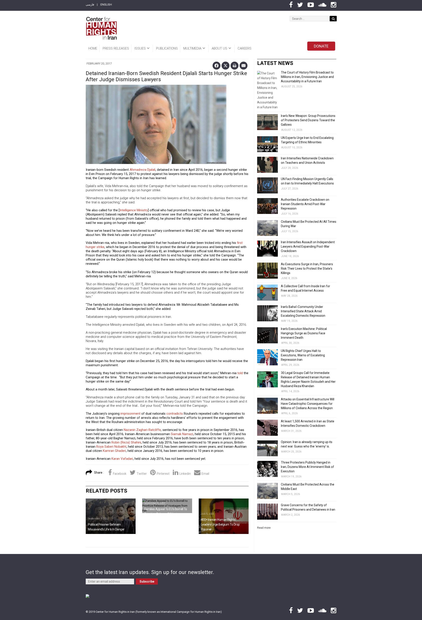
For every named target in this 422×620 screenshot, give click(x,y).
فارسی (90, 4)
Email (205, 473)
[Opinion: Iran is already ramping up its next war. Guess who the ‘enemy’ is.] (267, 448)
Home (92, 48)
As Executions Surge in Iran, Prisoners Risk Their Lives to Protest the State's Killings (307, 268)
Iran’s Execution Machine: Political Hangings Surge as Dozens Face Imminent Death (304, 333)
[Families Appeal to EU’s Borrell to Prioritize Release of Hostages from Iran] (167, 506)
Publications (167, 48)
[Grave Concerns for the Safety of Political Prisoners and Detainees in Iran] (267, 512)
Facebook (119, 473)
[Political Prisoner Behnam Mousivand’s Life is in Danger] (111, 516)
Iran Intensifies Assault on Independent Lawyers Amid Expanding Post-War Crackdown (308, 246)
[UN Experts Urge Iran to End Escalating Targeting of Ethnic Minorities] (267, 144)
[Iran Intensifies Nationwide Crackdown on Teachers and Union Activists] (267, 165)
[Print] (234, 66)
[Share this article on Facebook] (216, 66)
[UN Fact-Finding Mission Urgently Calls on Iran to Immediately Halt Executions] (267, 185)
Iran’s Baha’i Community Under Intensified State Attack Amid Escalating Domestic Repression (303, 311)
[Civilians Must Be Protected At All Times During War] (267, 228)
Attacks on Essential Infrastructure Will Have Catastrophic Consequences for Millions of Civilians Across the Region (307, 403)
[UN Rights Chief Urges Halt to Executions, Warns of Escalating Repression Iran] (267, 357)
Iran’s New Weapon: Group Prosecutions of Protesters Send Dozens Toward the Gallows (308, 120)
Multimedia (192, 48)
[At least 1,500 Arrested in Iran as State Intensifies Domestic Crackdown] (267, 428)
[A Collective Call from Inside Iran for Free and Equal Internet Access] (267, 293)
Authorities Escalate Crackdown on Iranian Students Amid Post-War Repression (305, 204)
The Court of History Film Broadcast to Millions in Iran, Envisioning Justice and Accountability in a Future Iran (307, 77)
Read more (264, 527)
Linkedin (185, 473)
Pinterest (163, 473)
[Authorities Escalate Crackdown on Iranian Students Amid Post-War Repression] (267, 206)
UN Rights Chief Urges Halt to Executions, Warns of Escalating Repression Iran (303, 355)
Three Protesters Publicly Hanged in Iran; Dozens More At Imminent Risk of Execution (307, 467)
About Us (219, 48)
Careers (244, 48)
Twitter (142, 473)
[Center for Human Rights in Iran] (101, 28)
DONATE (321, 46)
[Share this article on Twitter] (225, 66)
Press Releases (116, 48)
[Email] (243, 66)
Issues (140, 48)
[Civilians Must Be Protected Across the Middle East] (267, 491)
